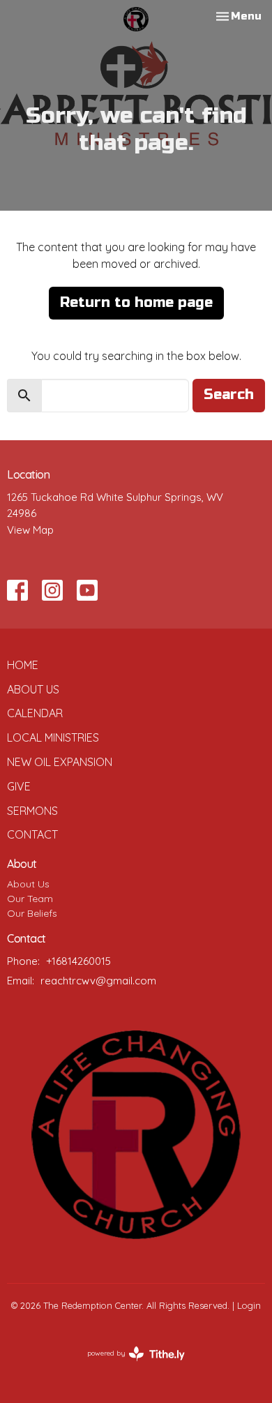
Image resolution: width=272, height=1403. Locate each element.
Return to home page (136, 302)
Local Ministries (53, 737)
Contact (32, 834)
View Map (30, 530)
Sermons (32, 811)
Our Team (30, 898)
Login (249, 1305)
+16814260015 (78, 961)
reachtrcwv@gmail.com (98, 980)
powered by (128, 1365)
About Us (33, 689)
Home (22, 665)
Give (19, 786)
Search (229, 394)
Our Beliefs (32, 913)
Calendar (35, 713)
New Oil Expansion (59, 762)
